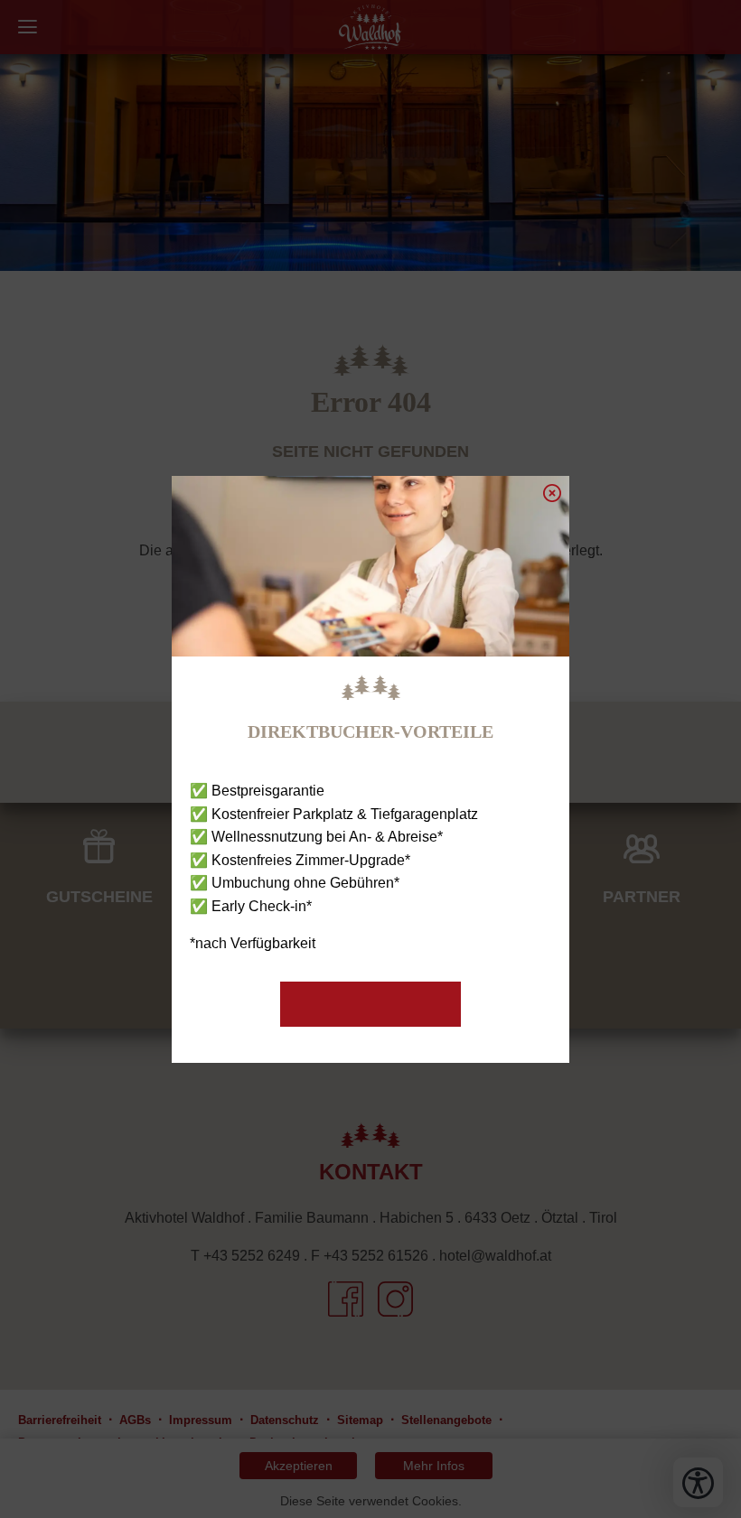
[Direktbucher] (370, 1004)
